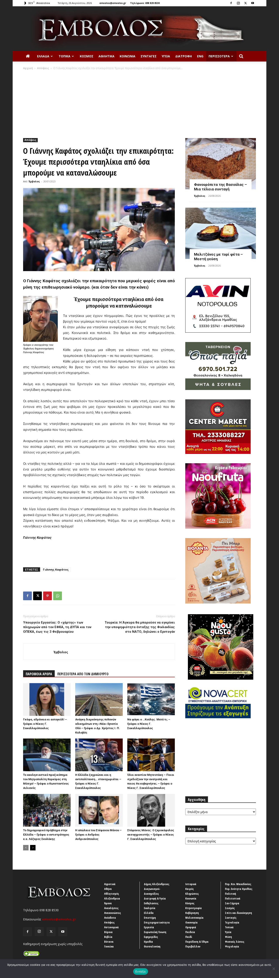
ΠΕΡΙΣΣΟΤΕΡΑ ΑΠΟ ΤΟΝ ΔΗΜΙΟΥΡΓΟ (83, 674)
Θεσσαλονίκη (152, 946)
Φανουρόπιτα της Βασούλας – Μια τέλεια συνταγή (220, 186)
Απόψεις (43, 68)
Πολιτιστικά (232, 898)
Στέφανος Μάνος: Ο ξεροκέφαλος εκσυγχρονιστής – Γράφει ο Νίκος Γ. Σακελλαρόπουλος (150, 835)
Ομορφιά (190, 927)
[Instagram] (238, 3)
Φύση (228, 937)
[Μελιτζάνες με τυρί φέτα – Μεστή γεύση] (220, 233)
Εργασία (149, 927)
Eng (200, 56)
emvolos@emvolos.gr (112, 3)
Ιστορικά (190, 884)
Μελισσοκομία (194, 918)
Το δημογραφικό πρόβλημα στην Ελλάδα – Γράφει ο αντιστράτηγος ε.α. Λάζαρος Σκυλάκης (46, 835)
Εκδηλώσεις (151, 903)
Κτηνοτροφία (193, 908)
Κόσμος (86, 56)
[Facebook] (231, 3)
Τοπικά (64, 56)
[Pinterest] (47, 596)
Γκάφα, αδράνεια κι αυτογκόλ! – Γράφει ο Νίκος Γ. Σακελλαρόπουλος (45, 724)
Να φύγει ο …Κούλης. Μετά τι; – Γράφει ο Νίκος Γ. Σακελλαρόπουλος (148, 724)
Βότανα (109, 942)
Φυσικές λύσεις (234, 942)
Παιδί (188, 937)
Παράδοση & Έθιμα (197, 942)
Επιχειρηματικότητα (157, 922)
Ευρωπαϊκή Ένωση (155, 932)
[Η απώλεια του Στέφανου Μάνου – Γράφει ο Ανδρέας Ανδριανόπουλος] (99, 810)
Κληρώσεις (192, 894)
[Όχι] (273, 968)
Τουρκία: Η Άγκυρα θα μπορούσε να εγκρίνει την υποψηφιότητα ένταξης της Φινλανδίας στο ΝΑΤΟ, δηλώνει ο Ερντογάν (140, 627)
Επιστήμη (150, 918)
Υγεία (166, 56)
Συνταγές (149, 56)
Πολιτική (230, 894)
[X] (245, 3)
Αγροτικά (110, 884)
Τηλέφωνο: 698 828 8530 (145, 3)
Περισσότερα (219, 56)
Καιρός (189, 889)
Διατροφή (183, 56)
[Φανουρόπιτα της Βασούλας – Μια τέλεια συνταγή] (220, 163)
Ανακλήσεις (111, 908)
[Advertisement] (139, 102)
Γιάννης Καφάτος (56, 569)
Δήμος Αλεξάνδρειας (156, 884)
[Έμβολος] (139, 28)
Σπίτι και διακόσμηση (238, 913)
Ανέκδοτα (110, 918)
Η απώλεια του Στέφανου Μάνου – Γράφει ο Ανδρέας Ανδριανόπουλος (98, 835)
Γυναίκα (109, 946)
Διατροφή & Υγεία (155, 898)
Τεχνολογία (232, 922)
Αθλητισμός (111, 894)
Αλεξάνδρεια (112, 898)
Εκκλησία (149, 908)
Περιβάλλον (192, 946)
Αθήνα (108, 889)
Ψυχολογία (232, 946)
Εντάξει (140, 971)
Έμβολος (34, 181)
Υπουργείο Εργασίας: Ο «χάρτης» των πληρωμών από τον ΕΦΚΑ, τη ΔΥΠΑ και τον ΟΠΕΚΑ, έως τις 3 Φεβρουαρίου (57, 627)
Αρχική (28, 68)
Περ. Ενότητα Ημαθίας (238, 889)
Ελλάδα (43, 56)
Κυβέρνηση (192, 913)
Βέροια (108, 932)
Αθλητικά (106, 56)
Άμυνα (108, 903)
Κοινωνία (127, 56)
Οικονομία (191, 922)
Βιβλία (108, 937)
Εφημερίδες (151, 937)
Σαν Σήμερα (232, 903)
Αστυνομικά (111, 927)
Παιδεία (190, 932)
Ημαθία (148, 942)
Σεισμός (230, 908)
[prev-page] (26, 847)
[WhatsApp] (57, 596)
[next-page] (33, 847)
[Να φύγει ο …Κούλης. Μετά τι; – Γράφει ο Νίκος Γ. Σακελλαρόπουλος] (151, 699)
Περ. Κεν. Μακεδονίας (238, 884)
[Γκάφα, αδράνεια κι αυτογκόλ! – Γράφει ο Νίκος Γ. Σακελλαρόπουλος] (47, 699)
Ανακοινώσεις (112, 913)
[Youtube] (252, 3)
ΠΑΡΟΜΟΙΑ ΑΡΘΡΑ (39, 674)
